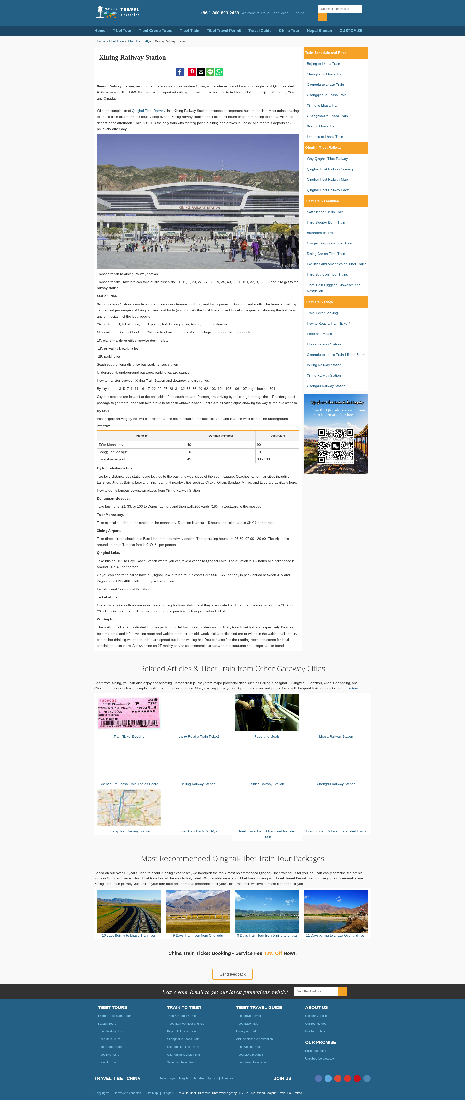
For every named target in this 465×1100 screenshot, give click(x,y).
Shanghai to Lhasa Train (325, 74)
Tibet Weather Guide (249, 1047)
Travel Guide (259, 31)
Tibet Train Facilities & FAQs (185, 1023)
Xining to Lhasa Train (323, 105)
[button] (300, 13)
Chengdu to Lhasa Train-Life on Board (336, 354)
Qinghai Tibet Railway (323, 147)
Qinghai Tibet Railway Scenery (330, 169)
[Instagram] (367, 1078)
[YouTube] (347, 1078)
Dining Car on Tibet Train (326, 254)
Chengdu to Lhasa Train (325, 84)
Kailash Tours (107, 1023)
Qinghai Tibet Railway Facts (328, 190)
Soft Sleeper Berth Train (325, 212)
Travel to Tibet (107, 1062)
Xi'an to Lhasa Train (322, 126)
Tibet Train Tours (109, 1039)
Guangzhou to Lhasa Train (327, 116)
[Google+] (337, 1078)
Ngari (173, 1078)
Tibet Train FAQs (139, 41)
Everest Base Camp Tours (115, 1016)
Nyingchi (212, 1078)
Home (99, 31)
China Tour (289, 31)
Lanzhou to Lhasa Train (325, 137)
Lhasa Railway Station (324, 344)
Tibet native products (250, 1054)
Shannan (227, 1078)
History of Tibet (246, 1031)
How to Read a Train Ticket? (328, 323)
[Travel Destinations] (314, 13)
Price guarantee (315, 1050)
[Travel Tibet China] (121, 12)
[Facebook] (318, 1078)
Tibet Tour (122, 31)
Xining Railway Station (324, 375)
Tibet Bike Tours (108, 1054)
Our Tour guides (315, 1023)
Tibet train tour (347, 688)
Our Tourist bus (315, 1031)
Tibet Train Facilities (322, 201)
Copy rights (101, 1093)
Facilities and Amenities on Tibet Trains (336, 264)
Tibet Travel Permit (224, 31)
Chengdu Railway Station (326, 386)
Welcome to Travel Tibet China (264, 13)
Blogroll (168, 1093)
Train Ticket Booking (322, 313)
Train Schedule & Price (182, 1016)
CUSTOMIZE (351, 31)
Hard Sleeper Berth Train (326, 222)
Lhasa (162, 1078)
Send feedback (233, 974)
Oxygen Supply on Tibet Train (329, 243)
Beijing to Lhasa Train (323, 64)
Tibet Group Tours (155, 31)
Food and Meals (319, 334)
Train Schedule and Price (325, 52)
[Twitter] (328, 1078)
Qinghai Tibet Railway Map (327, 179)
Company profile (316, 1016)
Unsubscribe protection (320, 1058)
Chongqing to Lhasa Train (327, 95)
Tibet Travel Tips (247, 1023)
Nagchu (184, 1078)
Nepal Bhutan (319, 31)
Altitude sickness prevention (254, 1039)
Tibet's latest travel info (251, 1062)
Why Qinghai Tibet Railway (327, 159)
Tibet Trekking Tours (111, 1031)
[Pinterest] (357, 1078)
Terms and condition (128, 1093)
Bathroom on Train (321, 233)
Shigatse (198, 1078)
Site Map (152, 1093)
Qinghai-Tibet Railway (148, 111)
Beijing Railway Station (324, 365)
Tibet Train (189, 31)
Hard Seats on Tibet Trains (327, 274)
